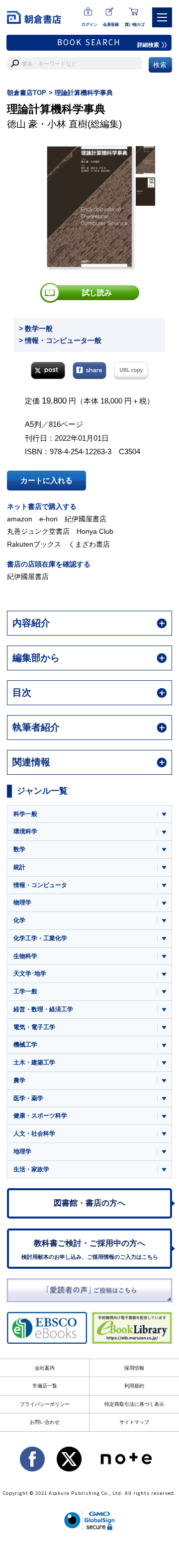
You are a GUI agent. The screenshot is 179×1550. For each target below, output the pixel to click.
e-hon (48, 519)
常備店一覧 (44, 1385)
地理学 (22, 1151)
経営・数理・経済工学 (43, 1009)
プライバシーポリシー (45, 1404)
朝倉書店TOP (26, 92)
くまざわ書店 (89, 544)
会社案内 (45, 1368)
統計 (19, 867)
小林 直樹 (67, 124)
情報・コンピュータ (40, 885)
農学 (19, 1080)
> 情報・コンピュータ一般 (60, 340)
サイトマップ (134, 1422)
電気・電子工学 (34, 1027)
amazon (19, 519)
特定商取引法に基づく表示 (134, 1404)
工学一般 (25, 991)
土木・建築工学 (34, 1062)
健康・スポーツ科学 (40, 1115)
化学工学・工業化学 (40, 938)
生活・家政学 (31, 1169)
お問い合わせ (45, 1422)
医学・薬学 (28, 1098)
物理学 (22, 902)
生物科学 (25, 956)
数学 (19, 849)
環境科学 (25, 831)
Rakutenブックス (34, 544)
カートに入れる (46, 480)
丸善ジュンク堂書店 (38, 531)
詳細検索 (148, 45)
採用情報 (134, 1368)
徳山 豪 (22, 124)
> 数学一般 (36, 328)
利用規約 (134, 1385)
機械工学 (25, 1044)
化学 (19, 920)
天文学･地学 (29, 973)
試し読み (97, 292)
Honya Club (95, 531)
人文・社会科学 (34, 1133)
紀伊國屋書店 (85, 519)
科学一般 (25, 814)
